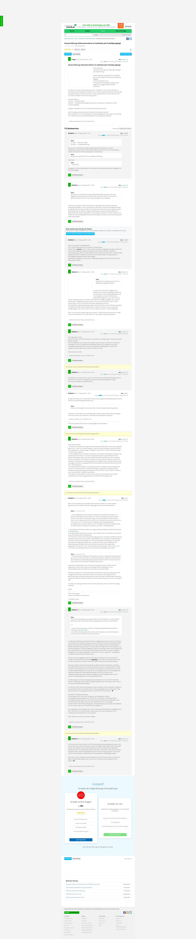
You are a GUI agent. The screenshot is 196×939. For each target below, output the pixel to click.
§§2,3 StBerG (74, 531)
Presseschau (67, 930)
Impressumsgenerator (87, 927)
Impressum (118, 920)
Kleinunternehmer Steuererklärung (75, 890)
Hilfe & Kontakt (1, 20)
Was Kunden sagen (68, 927)
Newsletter (84, 918)
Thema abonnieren (80, 46)
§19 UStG (103, 537)
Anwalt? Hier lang (126, 34)
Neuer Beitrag (76, 54)
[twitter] (130, 39)
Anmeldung (101, 918)
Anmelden (66, 925)
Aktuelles (101, 923)
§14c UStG (84, 546)
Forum (103, 31)
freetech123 (124, 59)
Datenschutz (119, 923)
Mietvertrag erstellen (86, 932)
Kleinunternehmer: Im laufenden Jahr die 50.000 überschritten (83, 884)
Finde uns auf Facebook (87, 925)
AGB (100, 925)
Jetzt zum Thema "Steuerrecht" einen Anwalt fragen (80, 233)
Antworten (68, 54)
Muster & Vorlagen (121, 31)
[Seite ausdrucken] (131, 50)
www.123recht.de (68, 38)
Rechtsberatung (68, 923)
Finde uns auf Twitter (87, 923)
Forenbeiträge (96, 27)
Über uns (118, 918)
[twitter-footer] (130, 912)
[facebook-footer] (124, 912)
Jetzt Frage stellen (81, 839)
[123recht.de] (70, 26)
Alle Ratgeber (67, 932)
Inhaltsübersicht (68, 918)
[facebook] (127, 39)
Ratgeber (83, 27)
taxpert (126, 498)
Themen (72, 31)
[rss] (127, 912)
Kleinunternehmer (90, 38)
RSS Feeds (84, 920)
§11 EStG (110, 567)
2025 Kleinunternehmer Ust (73, 894)
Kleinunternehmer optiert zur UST (75, 897)
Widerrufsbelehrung (120, 929)
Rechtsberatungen (110, 27)
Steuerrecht (82, 38)
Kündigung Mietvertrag (87, 930)
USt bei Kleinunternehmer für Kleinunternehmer (79, 887)
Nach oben (128, 858)
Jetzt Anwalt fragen (126, 54)
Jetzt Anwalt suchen (115, 834)
